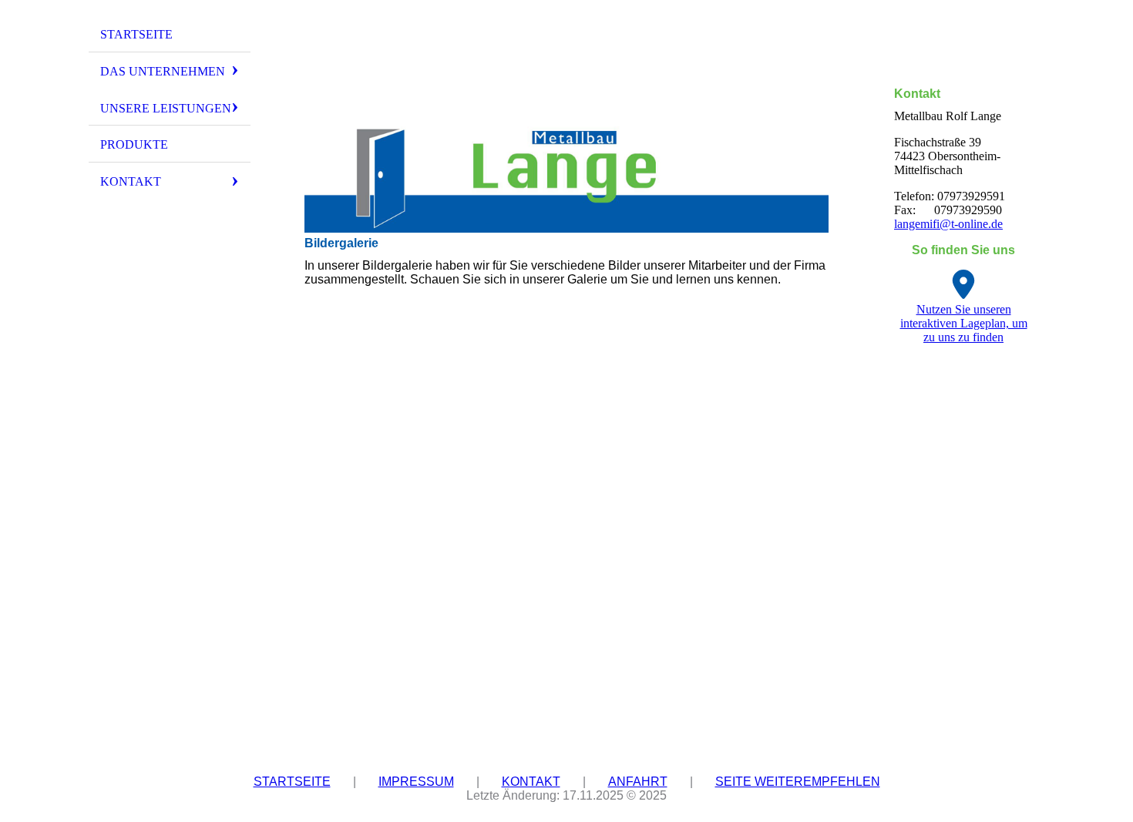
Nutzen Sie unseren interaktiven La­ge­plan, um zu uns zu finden (963, 323)
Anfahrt (637, 781)
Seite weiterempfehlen (797, 781)
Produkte (134, 144)
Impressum (416, 781)
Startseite (136, 34)
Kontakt (130, 181)
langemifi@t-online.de (948, 223)
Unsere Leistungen (165, 108)
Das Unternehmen (162, 71)
